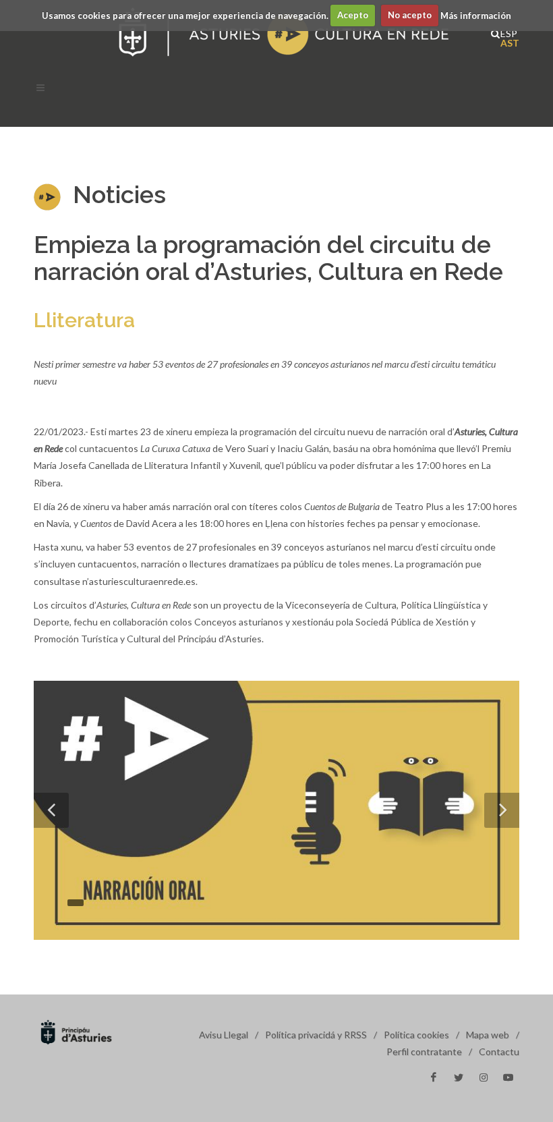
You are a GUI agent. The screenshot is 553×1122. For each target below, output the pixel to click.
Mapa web (487, 1034)
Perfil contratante (424, 1051)
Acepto (352, 14)
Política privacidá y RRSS (316, 1034)
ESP (505, 32)
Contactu (499, 1051)
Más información (475, 14)
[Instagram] (483, 1077)
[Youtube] (508, 1077)
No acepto (410, 14)
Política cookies (416, 1034)
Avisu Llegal (223, 1034)
